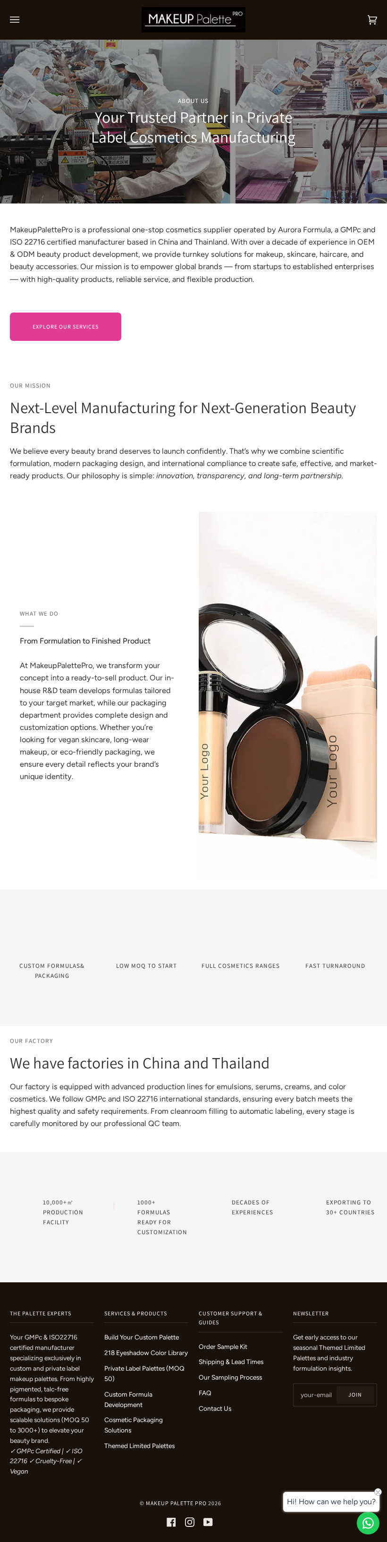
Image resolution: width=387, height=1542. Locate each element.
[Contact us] (368, 1523)
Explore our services (66, 326)
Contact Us (215, 1408)
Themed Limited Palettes (139, 1445)
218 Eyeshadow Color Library (146, 1352)
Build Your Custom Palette (141, 1337)
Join (355, 1394)
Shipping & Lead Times (231, 1361)
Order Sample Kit (223, 1346)
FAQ (205, 1393)
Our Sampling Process (230, 1377)
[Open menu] (24, 20)
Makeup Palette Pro (176, 1503)
